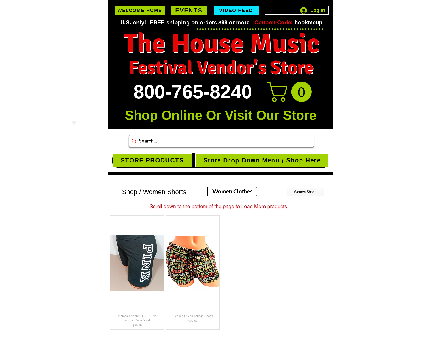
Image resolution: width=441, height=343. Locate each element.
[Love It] (74, 122)
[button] (292, 92)
